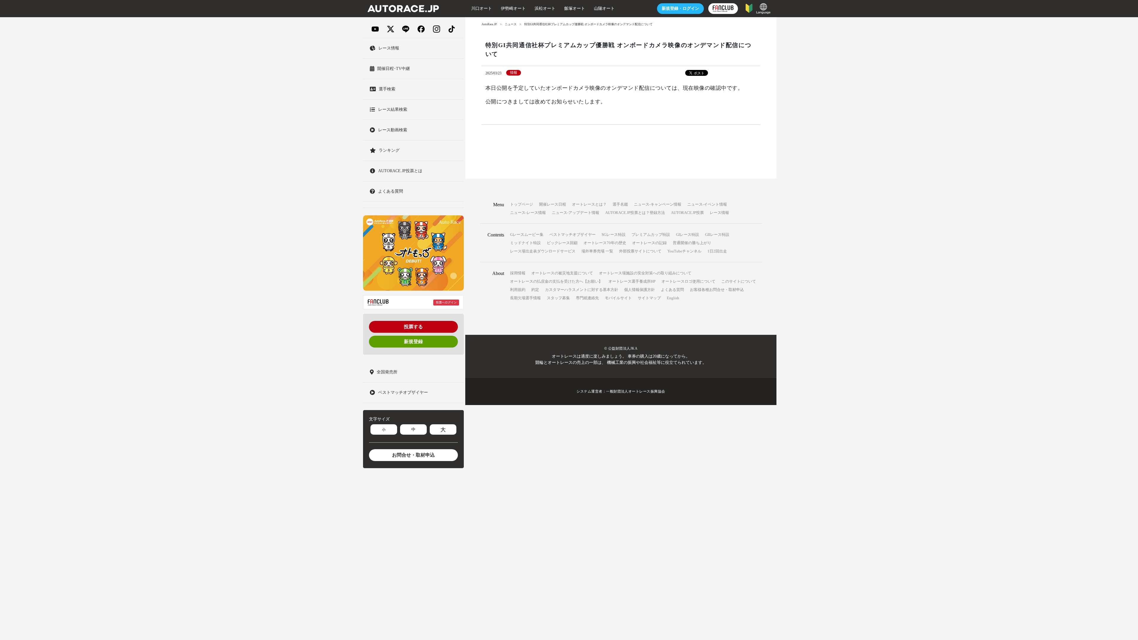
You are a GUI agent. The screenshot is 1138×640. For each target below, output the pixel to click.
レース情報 (719, 212)
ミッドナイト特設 (525, 243)
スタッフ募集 (558, 298)
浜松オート (545, 8)
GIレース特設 (687, 234)
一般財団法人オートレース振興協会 (635, 391)
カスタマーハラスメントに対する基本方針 (581, 289)
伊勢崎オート (513, 8)
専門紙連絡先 (587, 298)
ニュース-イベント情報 (707, 204)
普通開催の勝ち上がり (692, 243)
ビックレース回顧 (562, 243)
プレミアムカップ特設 (651, 234)
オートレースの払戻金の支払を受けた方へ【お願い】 (556, 281)
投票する (413, 326)
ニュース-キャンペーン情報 (657, 204)
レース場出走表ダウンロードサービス (543, 251)
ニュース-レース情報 (528, 212)
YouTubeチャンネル (684, 251)
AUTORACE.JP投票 (687, 212)
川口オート (481, 8)
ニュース (511, 24)
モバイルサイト (618, 298)
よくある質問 (672, 289)
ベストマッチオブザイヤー (572, 234)
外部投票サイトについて (640, 251)
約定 (535, 289)
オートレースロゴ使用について (688, 281)
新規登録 (413, 341)
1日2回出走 (717, 251)
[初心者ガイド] (749, 7)
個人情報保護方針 (639, 289)
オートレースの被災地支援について (562, 273)
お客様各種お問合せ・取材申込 (717, 289)
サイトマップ (649, 298)
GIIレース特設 (717, 234)
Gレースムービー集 (527, 234)
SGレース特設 (614, 234)
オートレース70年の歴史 (605, 243)
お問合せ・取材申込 (413, 454)
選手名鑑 (620, 204)
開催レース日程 (552, 204)
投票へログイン (446, 302)
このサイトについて (738, 281)
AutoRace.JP (489, 24)
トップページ (521, 204)
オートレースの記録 (649, 243)
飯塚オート (574, 8)
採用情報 (517, 273)
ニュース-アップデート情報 (575, 212)
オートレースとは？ (589, 204)
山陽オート (604, 8)
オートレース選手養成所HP (632, 281)
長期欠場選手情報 (525, 298)
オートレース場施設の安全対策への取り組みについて (645, 273)
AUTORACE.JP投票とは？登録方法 (635, 212)
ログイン (680, 8)
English (673, 298)
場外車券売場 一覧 (597, 251)
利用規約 (517, 289)
